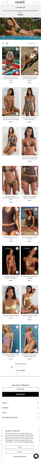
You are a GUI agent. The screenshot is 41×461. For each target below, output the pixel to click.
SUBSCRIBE (20, 394)
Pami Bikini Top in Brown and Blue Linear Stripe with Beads (11, 118)
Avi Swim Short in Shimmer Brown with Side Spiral (30, 197)
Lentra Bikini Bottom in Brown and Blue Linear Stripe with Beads (29, 78)
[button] (17, 49)
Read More (20, 14)
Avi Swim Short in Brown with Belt (10, 238)
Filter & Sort (32, 43)
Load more (20, 371)
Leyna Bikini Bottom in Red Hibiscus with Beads (11, 277)
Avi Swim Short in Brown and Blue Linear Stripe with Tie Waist (10, 78)
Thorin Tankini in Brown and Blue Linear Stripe (29, 118)
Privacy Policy (29, 442)
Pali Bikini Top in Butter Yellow (11, 315)
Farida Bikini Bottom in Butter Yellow (29, 316)
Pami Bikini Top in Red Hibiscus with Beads (29, 277)
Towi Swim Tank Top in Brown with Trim (29, 238)
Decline (19, 452)
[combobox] (7, 2)
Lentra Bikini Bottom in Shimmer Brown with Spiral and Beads (11, 198)
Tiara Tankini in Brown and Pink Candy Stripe (11, 355)
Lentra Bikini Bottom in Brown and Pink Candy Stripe (29, 355)
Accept (19, 447)
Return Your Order (9, 418)
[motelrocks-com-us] (20, 2)
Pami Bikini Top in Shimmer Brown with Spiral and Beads (29, 157)
